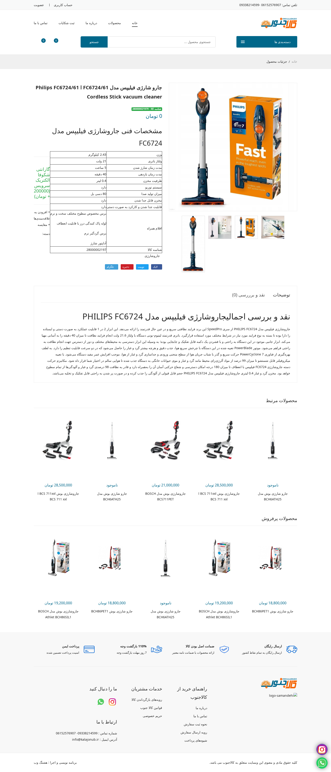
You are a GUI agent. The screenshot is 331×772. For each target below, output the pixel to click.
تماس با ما (41, 23)
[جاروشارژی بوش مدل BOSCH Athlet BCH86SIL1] (219, 558)
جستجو (94, 42)
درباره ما (91, 23)
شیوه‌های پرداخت (195, 740)
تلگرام (110, 267)
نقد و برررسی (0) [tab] (248, 295)
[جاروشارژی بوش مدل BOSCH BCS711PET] (165, 440)
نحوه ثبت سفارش (195, 724)
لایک (155, 267)
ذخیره (126, 267)
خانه (135, 23)
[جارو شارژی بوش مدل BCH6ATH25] (272, 440)
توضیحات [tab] (281, 295)
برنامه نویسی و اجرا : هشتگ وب (55, 762)
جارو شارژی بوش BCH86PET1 (272, 611)
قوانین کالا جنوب (151, 708)
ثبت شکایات (67, 23)
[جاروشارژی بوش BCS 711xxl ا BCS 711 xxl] (219, 440)
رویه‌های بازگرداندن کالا (146, 699)
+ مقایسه (44, 224)
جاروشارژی (152, 256)
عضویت (39, 5)
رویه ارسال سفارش (194, 732)
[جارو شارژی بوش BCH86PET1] (272, 558)
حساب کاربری (63, 5)
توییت (141, 267)
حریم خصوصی (152, 716)
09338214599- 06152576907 (260, 5)
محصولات (114, 23)
